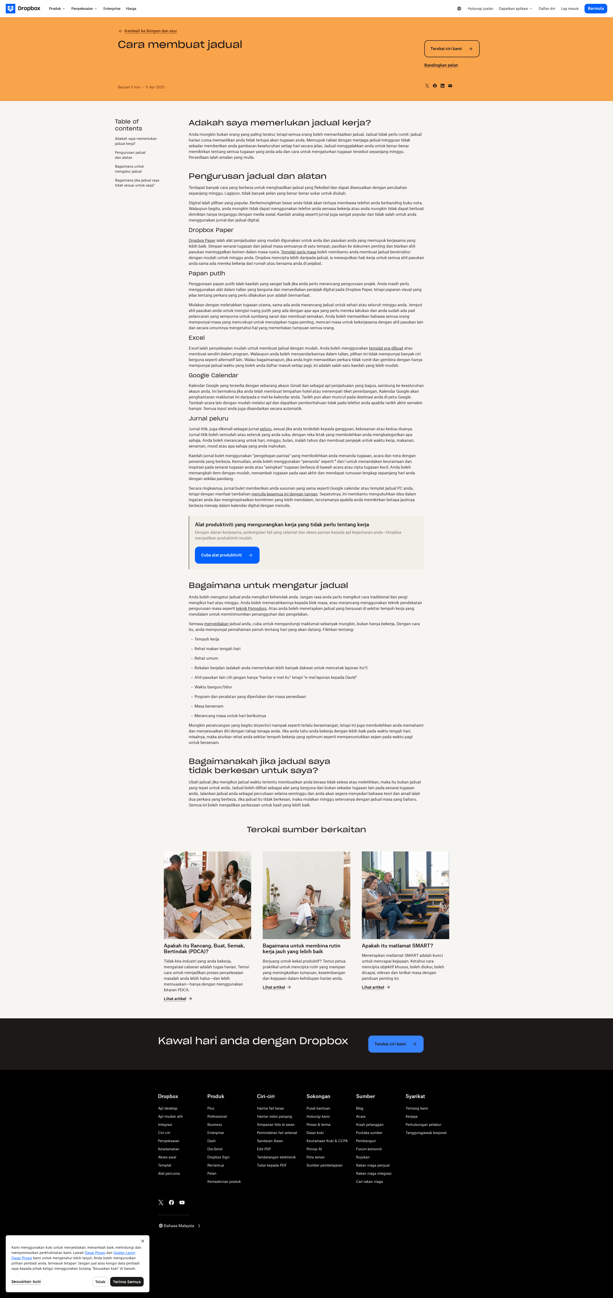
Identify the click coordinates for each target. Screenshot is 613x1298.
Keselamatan (168, 1149)
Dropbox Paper (202, 240)
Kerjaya (412, 1116)
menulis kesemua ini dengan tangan (284, 494)
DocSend (214, 1149)
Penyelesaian (168, 1141)
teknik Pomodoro (251, 608)
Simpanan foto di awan (276, 1124)
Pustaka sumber (369, 1133)
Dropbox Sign (218, 1157)
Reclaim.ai (215, 1165)
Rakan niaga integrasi (374, 1173)
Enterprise (215, 1133)
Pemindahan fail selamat (277, 1133)
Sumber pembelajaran (324, 1165)
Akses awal (167, 1157)
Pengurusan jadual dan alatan (130, 154)
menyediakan (216, 623)
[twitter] (427, 86)
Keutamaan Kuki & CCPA (327, 1141)
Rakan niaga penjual (373, 1165)
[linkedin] (442, 86)
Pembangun (366, 1141)
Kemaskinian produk (224, 1181)
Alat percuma (169, 1173)
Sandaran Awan (270, 1141)
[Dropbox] (26, 8)
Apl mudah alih (170, 1116)
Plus (210, 1108)
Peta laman (315, 1157)
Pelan (211, 1173)
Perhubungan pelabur (423, 1124)
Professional (217, 1116)
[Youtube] (182, 1202)
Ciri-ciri (164, 1133)
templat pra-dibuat (386, 348)
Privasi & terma (318, 1124)
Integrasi (165, 1124)
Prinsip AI (314, 1149)
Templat (164, 1165)
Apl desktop (167, 1108)
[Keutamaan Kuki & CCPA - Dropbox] (77, 1263)
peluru (266, 428)
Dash (211, 1141)
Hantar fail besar (270, 1108)
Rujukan (363, 1157)
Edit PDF (264, 1149)
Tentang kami (417, 1108)
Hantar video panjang (274, 1116)
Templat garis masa (298, 251)
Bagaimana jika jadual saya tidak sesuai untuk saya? (137, 182)
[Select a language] (459, 8)
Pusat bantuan (318, 1108)
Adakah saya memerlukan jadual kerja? (136, 141)
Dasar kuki (315, 1133)
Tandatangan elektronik (276, 1157)
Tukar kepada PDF (272, 1165)
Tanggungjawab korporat (426, 1133)
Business (214, 1124)
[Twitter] (161, 1202)
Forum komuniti (369, 1149)
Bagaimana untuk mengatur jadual (129, 168)
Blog (359, 1108)
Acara (360, 1116)
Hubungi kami (318, 1116)
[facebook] (435, 86)
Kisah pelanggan (370, 1124)
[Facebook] (171, 1202)
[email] (450, 86)
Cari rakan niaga (369, 1181)
